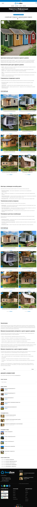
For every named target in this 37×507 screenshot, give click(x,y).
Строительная (15, 499)
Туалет (26, 494)
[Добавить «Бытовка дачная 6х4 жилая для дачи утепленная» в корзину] (20, 109)
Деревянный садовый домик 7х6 (10, 393)
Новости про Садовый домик (18, 14)
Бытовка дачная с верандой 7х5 (27, 131)
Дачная (14, 490)
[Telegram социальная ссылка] (18, 1)
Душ (26, 495)
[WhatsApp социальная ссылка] (15, 1)
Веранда (26, 492)
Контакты (2, 481)
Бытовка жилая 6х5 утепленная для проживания (9, 131)
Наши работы (6, 481)
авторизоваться (17, 375)
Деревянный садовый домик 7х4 (10, 388)
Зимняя (14, 494)
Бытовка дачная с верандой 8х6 (11, 464)
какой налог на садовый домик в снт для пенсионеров (14, 423)
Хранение (14, 497)
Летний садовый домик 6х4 (9, 397)
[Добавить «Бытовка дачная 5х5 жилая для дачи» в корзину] (2, 109)
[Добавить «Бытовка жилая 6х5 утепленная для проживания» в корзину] (2, 130)
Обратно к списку (18, 369)
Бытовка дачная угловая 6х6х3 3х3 (9, 151)
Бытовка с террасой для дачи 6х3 (11, 461)
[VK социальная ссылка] (17, 1)
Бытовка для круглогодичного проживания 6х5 (27, 151)
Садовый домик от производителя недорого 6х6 (12, 402)
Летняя (14, 495)
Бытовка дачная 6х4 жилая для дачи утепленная (27, 111)
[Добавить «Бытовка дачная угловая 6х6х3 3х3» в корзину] (2, 150)
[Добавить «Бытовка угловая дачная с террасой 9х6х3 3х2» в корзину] (2, 170)
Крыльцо (26, 499)
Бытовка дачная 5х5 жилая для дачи (9, 111)
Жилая (14, 492)
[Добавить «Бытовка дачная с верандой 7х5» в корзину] (20, 130)
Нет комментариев (11, 416)
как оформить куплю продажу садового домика (13, 419)
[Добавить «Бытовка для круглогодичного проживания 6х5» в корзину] (20, 150)
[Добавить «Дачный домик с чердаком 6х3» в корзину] (20, 170)
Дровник (26, 500)
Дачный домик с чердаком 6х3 (28, 172)
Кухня (26, 497)
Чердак (26, 490)
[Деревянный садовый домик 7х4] (2, 389)
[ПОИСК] (35, 382)
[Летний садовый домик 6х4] (2, 398)
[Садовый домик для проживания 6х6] (2, 408)
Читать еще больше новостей (24, 483)
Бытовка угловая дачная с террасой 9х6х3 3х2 (9, 172)
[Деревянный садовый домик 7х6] (2, 394)
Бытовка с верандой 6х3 (10, 459)
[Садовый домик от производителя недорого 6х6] (2, 403)
